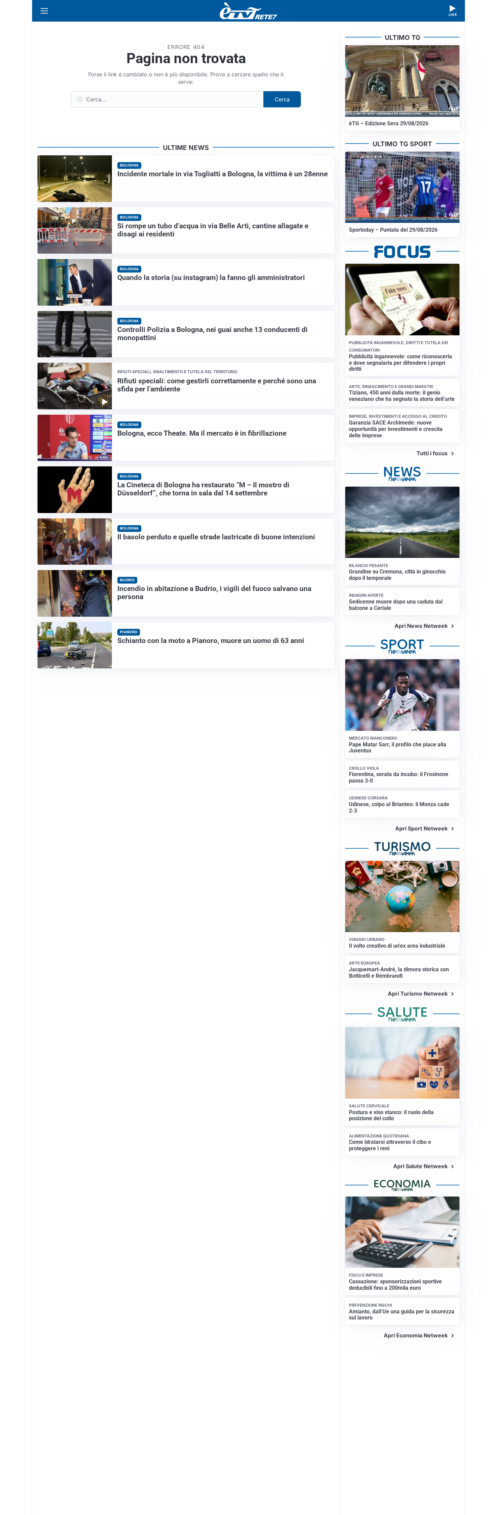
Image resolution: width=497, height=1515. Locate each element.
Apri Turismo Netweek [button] (418, 993)
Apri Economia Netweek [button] (416, 1335)
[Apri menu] (44, 11)
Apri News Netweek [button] (421, 625)
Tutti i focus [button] (432, 453)
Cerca (282, 99)
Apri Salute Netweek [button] (420, 1166)
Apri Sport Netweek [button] (421, 828)
